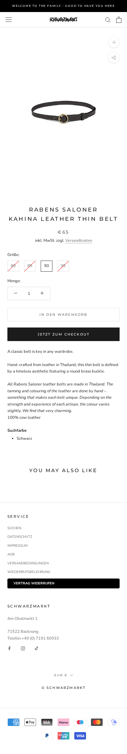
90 (46, 266)
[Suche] (108, 19)
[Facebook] (9, 648)
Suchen (14, 528)
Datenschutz (19, 536)
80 (13, 266)
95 (63, 266)
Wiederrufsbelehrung (28, 572)
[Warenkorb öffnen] (118, 20)
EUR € (61, 675)
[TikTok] (37, 648)
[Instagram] (23, 648)
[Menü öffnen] (9, 19)
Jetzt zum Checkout (64, 334)
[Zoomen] (114, 42)
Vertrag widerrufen (34, 583)
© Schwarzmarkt (64, 688)
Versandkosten (78, 240)
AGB (11, 554)
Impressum (17, 545)
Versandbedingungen (28, 563)
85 (29, 266)
